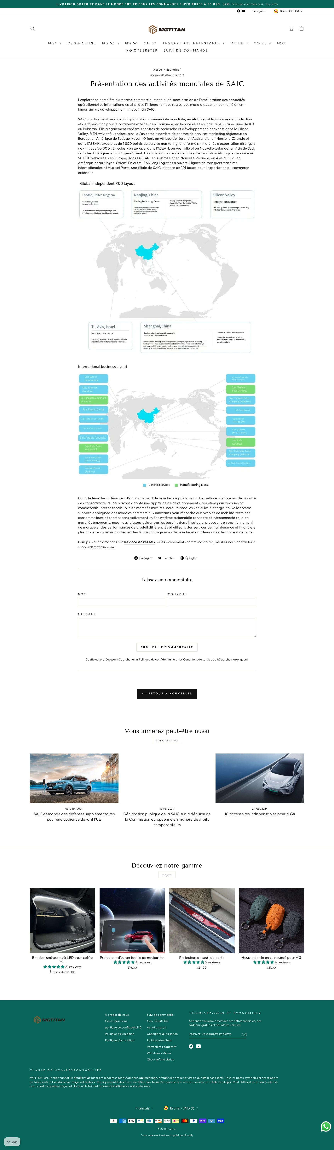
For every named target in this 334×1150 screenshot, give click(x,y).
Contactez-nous (116, 1021)
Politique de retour (159, 1040)
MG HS (237, 43)
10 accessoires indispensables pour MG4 (260, 813)
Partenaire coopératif (161, 1047)
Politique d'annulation (119, 1040)
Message (87, 614)
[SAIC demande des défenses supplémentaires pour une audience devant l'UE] (74, 778)
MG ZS (261, 43)
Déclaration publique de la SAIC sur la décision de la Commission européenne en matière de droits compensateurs (167, 819)
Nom (82, 594)
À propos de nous (117, 1014)
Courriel (178, 594)
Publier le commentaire (167, 647)
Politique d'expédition (119, 1034)
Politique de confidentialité (157, 659)
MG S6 (131, 43)
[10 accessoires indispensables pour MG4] (260, 778)
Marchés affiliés (157, 1021)
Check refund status (160, 1059)
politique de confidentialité (123, 1027)
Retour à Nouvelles (170, 693)
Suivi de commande (186, 50)
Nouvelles (172, 69)
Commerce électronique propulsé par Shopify (167, 1135)
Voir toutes (167, 740)
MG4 (53, 43)
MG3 (281, 43)
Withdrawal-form (159, 1053)
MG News (155, 75)
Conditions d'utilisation (162, 1034)
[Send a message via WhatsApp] (326, 1126)
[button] (54, 967)
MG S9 (150, 43)
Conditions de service (197, 659)
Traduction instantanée (192, 43)
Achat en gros (156, 1027)
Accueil (158, 69)
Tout (166, 874)
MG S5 (109, 43)
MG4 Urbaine (81, 43)
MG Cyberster (142, 50)
